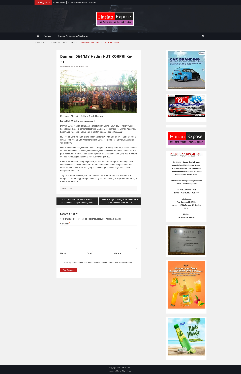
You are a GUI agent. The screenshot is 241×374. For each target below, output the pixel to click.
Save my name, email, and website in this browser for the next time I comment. (98, 263)
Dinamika (68, 188)
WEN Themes (127, 371)
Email (89, 253)
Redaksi (47, 36)
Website (117, 253)
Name (63, 253)
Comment (64, 224)
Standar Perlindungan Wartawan (73, 36)
